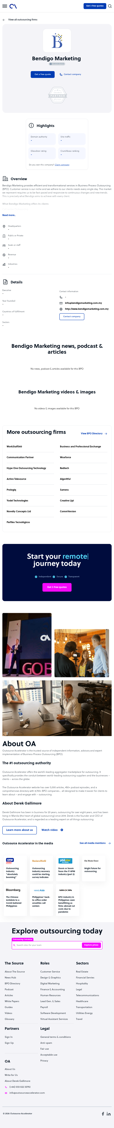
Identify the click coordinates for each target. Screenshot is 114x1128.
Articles (9, 995)
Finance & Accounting (52, 989)
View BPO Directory (92, 433)
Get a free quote (43, 74)
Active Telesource (16, 479)
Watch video (50, 830)
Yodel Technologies (17, 500)
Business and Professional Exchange (80, 446)
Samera (64, 490)
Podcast (9, 989)
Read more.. (9, 215)
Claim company (62, 165)
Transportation (84, 1007)
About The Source (15, 972)
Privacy (44, 1061)
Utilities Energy (84, 1013)
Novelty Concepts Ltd (19, 511)
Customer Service (50, 972)
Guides (9, 1007)
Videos (8, 1013)
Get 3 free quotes (95, 6)
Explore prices (91, 945)
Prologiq (11, 490)
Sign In (9, 1037)
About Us (10, 1069)
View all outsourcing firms (22, 20)
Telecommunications (87, 995)
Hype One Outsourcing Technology (26, 468)
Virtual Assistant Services (54, 1019)
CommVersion (68, 511)
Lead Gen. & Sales (50, 1001)
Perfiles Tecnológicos (18, 522)
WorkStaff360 (14, 446)
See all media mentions (93, 843)
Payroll (44, 1007)
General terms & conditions (55, 1037)
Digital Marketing (50, 983)
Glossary (9, 1019)
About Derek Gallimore (17, 1081)
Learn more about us (19, 830)
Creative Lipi (67, 500)
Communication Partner (20, 457)
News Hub (10, 977)
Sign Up (9, 1043)
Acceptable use (48, 1055)
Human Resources (50, 995)
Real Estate (82, 972)
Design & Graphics (50, 977)
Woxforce (65, 457)
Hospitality (82, 983)
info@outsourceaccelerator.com (27, 1093)
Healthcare (82, 1001)
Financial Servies (85, 977)
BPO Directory (12, 983)
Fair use (44, 1049)
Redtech (64, 468)
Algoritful (65, 479)
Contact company (71, 317)
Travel (79, 1019)
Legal (79, 989)
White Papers (12, 1001)
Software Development (53, 1013)
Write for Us (11, 1075)
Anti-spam (46, 1043)
